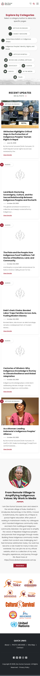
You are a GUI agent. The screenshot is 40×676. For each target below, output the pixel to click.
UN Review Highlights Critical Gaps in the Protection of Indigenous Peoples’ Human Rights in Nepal (17, 135)
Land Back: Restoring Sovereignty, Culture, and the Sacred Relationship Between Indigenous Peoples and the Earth (20, 196)
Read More (20, 566)
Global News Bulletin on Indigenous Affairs (18, 40)
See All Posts (19, 96)
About (7, 645)
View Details (7, 155)
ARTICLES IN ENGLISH (20, 28)
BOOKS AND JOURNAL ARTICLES (20, 60)
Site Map (31, 645)
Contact (20, 648)
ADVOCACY (13, 66)
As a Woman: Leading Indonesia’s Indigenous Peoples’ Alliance (19, 431)
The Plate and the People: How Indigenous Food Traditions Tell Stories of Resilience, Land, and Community (19, 256)
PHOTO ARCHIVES (18, 645)
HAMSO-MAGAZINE (20, 34)
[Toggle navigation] (37, 3)
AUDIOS (29, 66)
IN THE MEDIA (27, 71)
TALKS (20, 77)
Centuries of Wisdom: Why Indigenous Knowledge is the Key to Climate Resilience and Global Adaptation (19, 372)
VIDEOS (11, 71)
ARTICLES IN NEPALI (20, 54)
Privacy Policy (24, 667)
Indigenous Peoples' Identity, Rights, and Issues (19, 47)
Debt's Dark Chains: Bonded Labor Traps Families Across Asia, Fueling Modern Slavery (20, 313)
